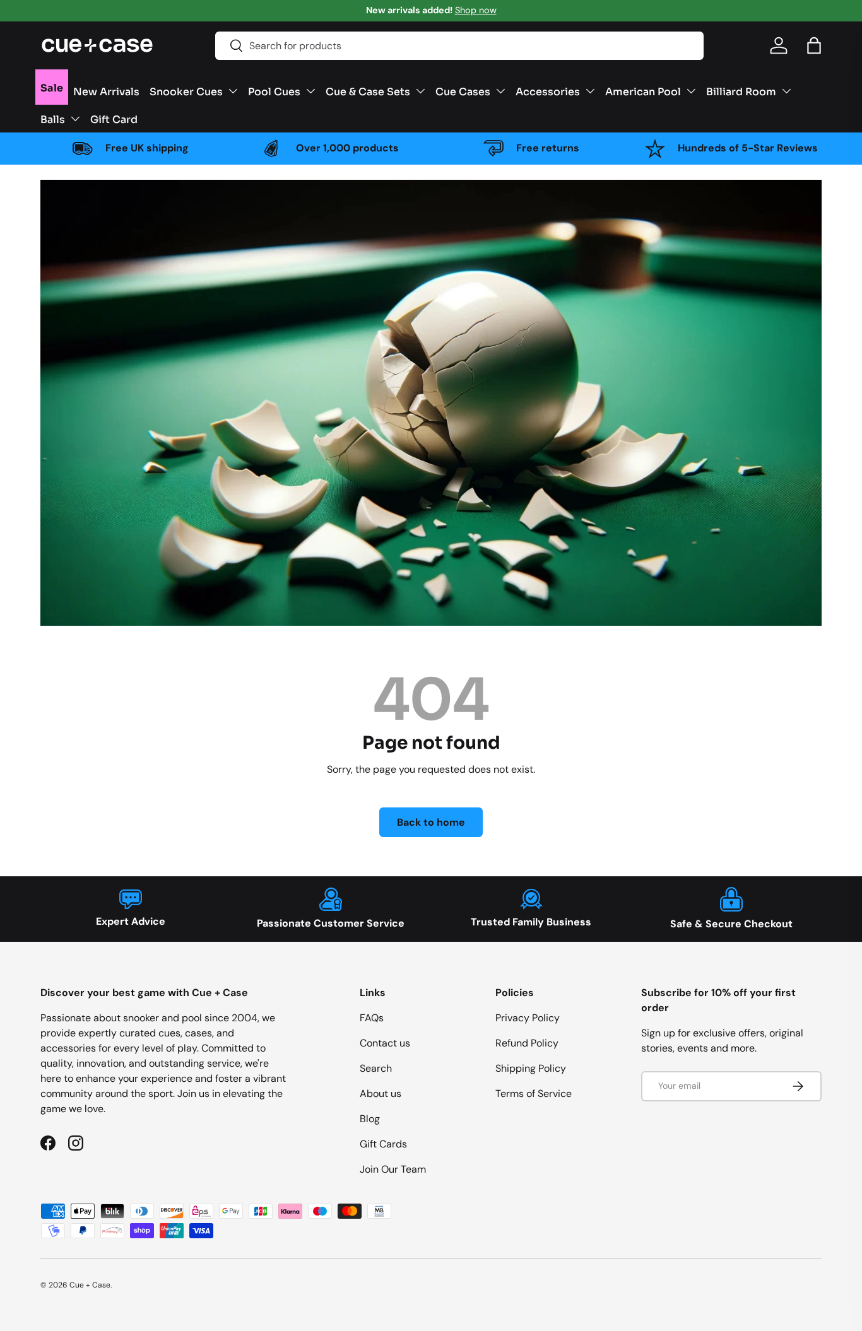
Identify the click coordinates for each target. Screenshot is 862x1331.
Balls (52, 118)
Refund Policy (526, 1043)
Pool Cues (274, 90)
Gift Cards (383, 1144)
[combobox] (459, 46)
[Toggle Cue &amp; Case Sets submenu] (420, 90)
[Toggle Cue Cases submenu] (500, 90)
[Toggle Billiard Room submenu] (786, 90)
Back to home (431, 822)
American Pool (643, 90)
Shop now (476, 10)
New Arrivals (106, 90)
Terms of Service (533, 1093)
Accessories (548, 90)
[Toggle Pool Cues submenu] (310, 90)
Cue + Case (89, 1285)
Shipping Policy (530, 1068)
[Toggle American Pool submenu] (691, 90)
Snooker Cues (186, 90)
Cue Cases (462, 90)
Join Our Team (393, 1169)
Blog (370, 1118)
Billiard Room (741, 90)
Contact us (385, 1043)
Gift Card (114, 118)
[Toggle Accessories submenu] (590, 90)
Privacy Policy (527, 1017)
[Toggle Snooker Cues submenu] (232, 90)
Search (376, 1068)
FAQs (372, 1017)
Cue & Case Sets (368, 90)
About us (380, 1093)
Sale (51, 87)
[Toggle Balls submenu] (75, 118)
